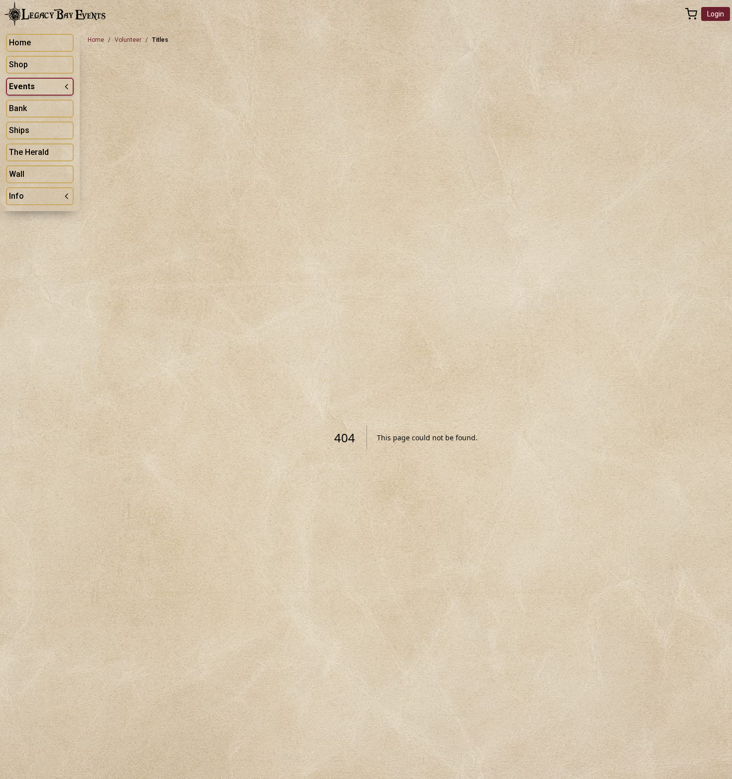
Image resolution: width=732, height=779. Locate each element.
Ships (19, 130)
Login (715, 14)
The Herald (29, 152)
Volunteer (128, 39)
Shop (18, 64)
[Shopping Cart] (691, 14)
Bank (18, 108)
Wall (16, 174)
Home (20, 42)
